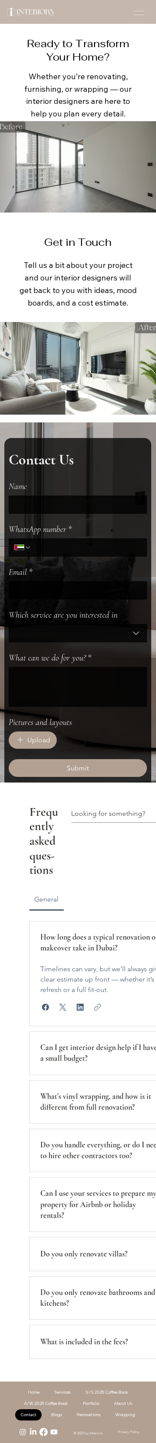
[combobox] (78, 633)
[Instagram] (23, 1432)
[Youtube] (54, 1432)
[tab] (46, 899)
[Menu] (138, 13)
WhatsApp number (40, 529)
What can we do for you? (50, 658)
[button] (45, 1007)
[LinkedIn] (33, 1432)
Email (20, 572)
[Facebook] (43, 1432)
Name (18, 486)
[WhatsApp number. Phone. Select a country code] (22, 547)
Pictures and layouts (40, 722)
